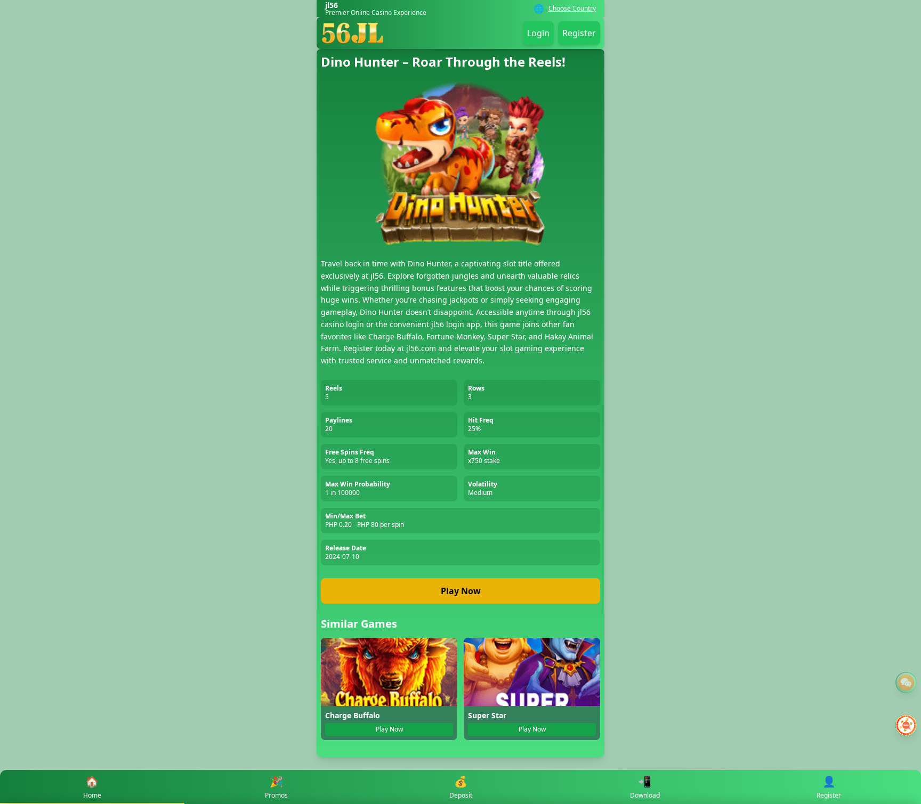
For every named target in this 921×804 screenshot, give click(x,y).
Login (538, 33)
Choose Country (572, 8)
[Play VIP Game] (906, 725)
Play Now (461, 591)
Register (579, 33)
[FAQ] (906, 682)
